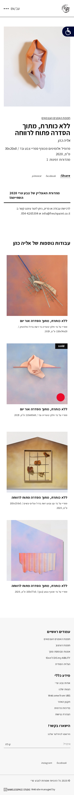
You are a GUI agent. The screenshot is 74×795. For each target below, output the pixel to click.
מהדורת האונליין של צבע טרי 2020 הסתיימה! (34, 195)
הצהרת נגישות (62, 714)
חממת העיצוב (63, 645)
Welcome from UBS (59, 695)
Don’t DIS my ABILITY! (58, 657)
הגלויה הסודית (62, 664)
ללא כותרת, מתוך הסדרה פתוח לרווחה (40, 497)
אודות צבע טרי (62, 683)
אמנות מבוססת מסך (59, 651)
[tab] (37, 195)
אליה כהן (64, 140)
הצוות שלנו (64, 689)
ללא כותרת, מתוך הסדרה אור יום (43, 321)
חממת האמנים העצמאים (56, 118)
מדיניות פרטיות (62, 708)
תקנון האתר (64, 701)
